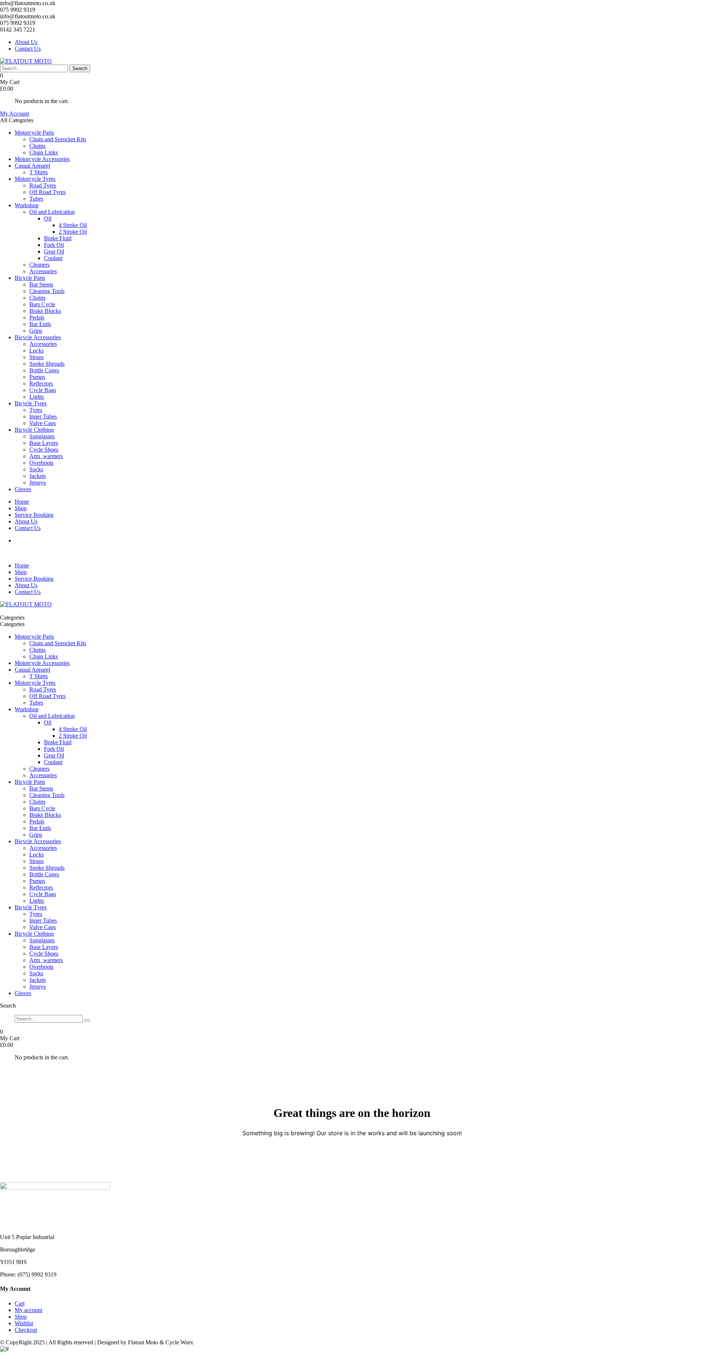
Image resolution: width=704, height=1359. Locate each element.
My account (28, 1310)
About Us (26, 42)
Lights (36, 397)
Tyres (35, 410)
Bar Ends (40, 324)
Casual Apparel (32, 165)
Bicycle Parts (30, 278)
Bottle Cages (44, 370)
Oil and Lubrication (52, 212)
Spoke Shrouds (47, 364)
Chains (37, 146)
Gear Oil (54, 251)
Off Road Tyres (47, 192)
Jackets (37, 476)
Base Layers (43, 443)
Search (79, 68)
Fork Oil (54, 245)
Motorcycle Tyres (35, 179)
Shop (21, 508)
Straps (36, 357)
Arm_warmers (46, 456)
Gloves (23, 489)
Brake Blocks (45, 311)
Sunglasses (42, 436)
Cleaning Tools (47, 291)
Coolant (53, 258)
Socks (36, 469)
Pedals (36, 317)
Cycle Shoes (43, 449)
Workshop (26, 205)
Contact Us (28, 48)
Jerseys (37, 482)
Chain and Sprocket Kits (57, 139)
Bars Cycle (42, 304)
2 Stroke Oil (73, 232)
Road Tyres (42, 185)
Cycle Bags (42, 390)
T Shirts (38, 172)
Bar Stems (41, 284)
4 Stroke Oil (73, 225)
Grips (35, 331)
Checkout (26, 1330)
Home (22, 501)
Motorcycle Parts (34, 132)
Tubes (36, 199)
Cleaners (39, 265)
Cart (20, 1303)
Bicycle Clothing (34, 430)
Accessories (43, 271)
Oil (47, 218)
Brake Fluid (58, 238)
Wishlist (24, 1323)
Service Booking (34, 515)
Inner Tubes (43, 416)
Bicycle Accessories (38, 337)
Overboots (41, 463)
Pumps (37, 377)
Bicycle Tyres (31, 403)
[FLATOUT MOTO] (26, 61)
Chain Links (43, 152)
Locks (36, 350)
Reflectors (41, 383)
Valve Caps (42, 423)
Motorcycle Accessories (42, 159)
